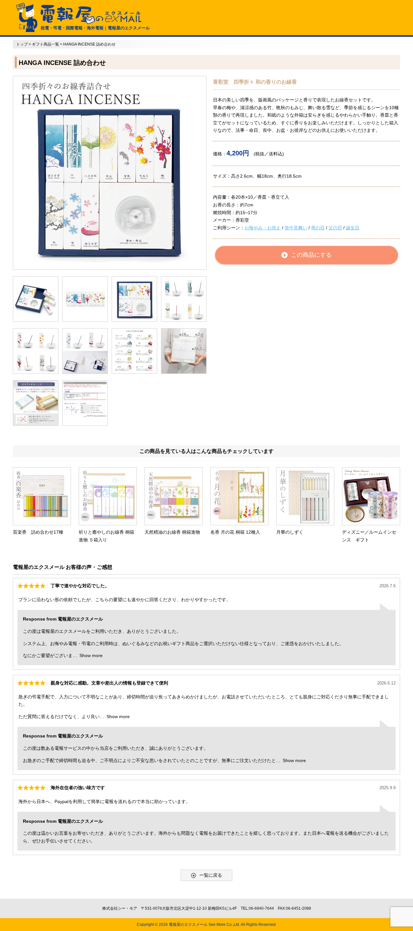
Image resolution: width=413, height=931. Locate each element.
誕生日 (352, 227)
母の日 (318, 227)
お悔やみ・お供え (263, 227)
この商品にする (311, 255)
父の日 (335, 227)
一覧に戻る (210, 875)
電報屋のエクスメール (188, 924)
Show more (91, 655)
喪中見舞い (296, 227)
